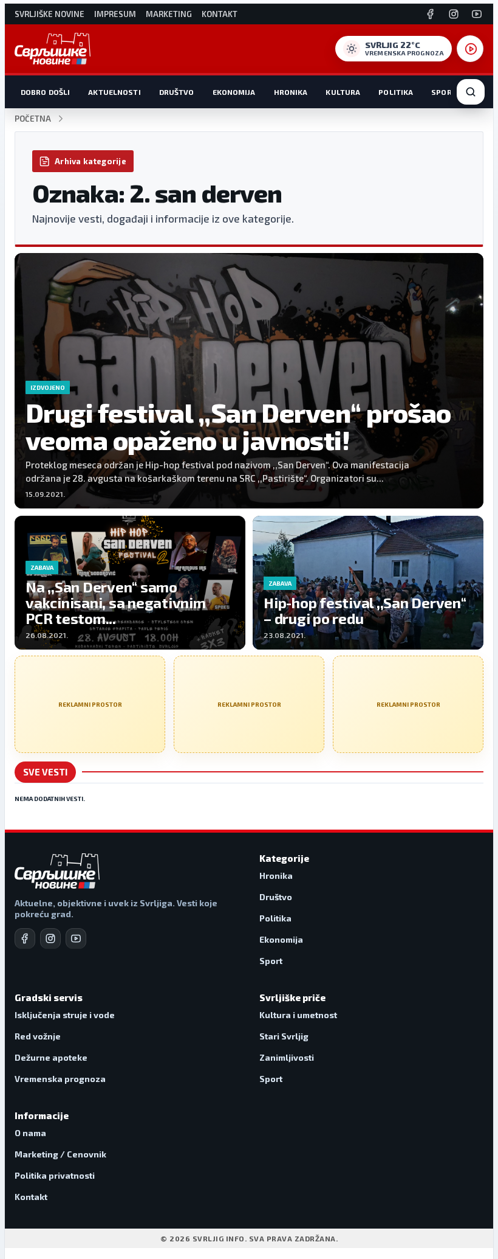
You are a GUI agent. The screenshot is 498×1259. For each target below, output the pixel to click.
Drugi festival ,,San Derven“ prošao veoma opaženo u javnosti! (238, 426)
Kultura (343, 92)
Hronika (291, 92)
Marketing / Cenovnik (60, 1154)
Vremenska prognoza (60, 1078)
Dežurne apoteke (51, 1057)
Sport (444, 92)
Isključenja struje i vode (65, 1015)
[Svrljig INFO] (52, 48)
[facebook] (25, 938)
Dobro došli (45, 92)
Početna (33, 119)
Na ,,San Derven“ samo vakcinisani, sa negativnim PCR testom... (116, 602)
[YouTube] (476, 14)
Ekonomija (234, 92)
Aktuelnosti (114, 92)
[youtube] (76, 938)
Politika (395, 92)
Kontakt (219, 14)
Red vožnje (38, 1036)
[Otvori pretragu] (471, 92)
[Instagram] (453, 14)
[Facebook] (430, 14)
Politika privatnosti (55, 1175)
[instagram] (50, 938)
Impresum (115, 14)
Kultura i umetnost (298, 1015)
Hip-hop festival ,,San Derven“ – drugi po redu (365, 610)
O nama (30, 1133)
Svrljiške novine (49, 14)
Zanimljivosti (286, 1057)
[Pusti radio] (470, 48)
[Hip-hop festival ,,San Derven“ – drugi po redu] (368, 583)
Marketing (169, 14)
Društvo (176, 92)
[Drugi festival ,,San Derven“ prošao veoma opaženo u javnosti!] (249, 380)
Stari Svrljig (284, 1036)
